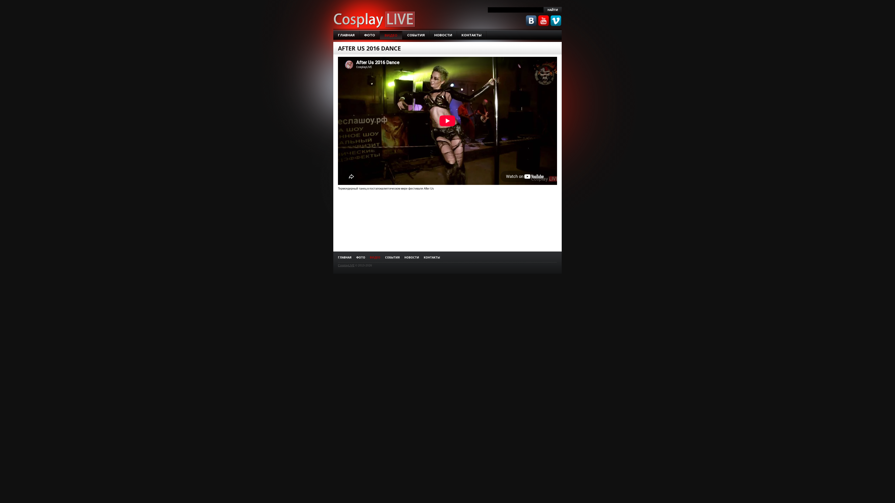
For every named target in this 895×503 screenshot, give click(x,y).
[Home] (374, 19)
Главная (346, 35)
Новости (443, 35)
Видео (391, 35)
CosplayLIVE (346, 265)
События (416, 35)
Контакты (471, 35)
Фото (369, 35)
